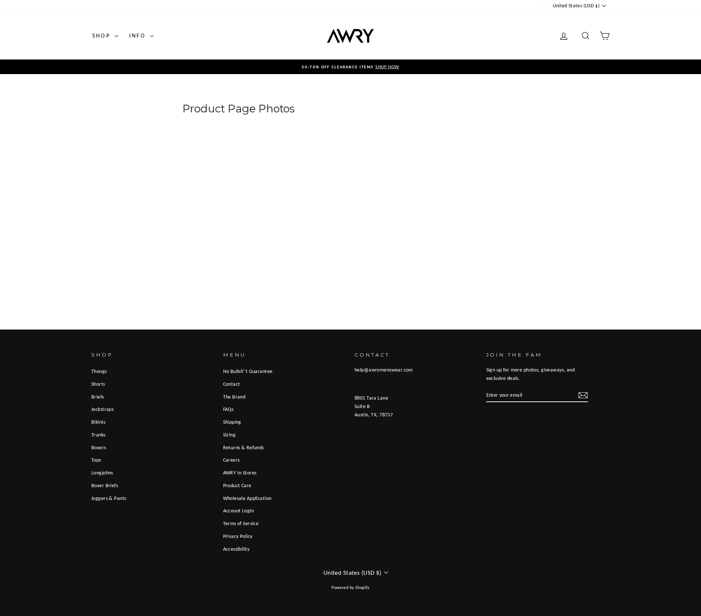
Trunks (98, 434)
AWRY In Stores (240, 472)
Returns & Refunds (243, 447)
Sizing (229, 434)
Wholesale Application (247, 498)
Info (138, 35)
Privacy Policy (238, 536)
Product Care (237, 485)
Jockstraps (102, 409)
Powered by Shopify (350, 587)
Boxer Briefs (104, 485)
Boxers (98, 447)
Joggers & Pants (108, 498)
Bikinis (98, 422)
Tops (96, 460)
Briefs (97, 396)
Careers (231, 460)
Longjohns (102, 472)
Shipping (232, 422)
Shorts (98, 384)
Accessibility (236, 549)
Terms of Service (241, 523)
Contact (231, 384)
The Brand (234, 396)
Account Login (238, 510)
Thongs (99, 371)
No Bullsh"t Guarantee (248, 371)
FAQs (228, 409)
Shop (102, 35)
